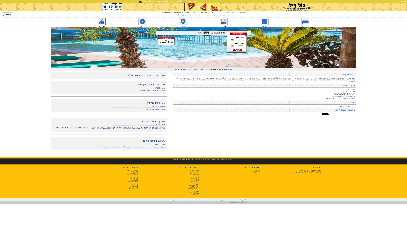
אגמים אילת (196, 179)
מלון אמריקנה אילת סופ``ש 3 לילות (312, 171)
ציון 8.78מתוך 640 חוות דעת (166, 42)
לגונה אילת (196, 177)
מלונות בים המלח (191, 12)
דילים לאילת (217, 15)
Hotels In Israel (147, 1)
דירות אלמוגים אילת (193, 192)
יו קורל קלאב (134, 186)
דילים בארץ (217, 12)
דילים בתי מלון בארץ (222, 159)
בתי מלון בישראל (231, 12)
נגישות (8, 15)
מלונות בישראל (174, 159)
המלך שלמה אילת (133, 182)
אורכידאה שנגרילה (133, 187)
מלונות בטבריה (177, 12)
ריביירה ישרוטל (195, 178)
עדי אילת (257, 170)
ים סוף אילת (196, 180)
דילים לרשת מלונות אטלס (195, 15)
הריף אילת (135, 184)
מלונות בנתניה (165, 12)
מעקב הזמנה (175, 1)
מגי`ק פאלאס (134, 171)
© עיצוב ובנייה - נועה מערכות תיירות (238, 202)
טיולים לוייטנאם (163, 1)
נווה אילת (196, 171)
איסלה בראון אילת (133, 190)
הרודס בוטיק (134, 178)
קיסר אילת (196, 175)
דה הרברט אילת (194, 186)
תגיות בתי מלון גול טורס (184, 159)
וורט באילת (135, 185)
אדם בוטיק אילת (194, 173)
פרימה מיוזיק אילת (194, 185)
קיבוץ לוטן (257, 172)
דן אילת (136, 172)
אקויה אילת (196, 193)
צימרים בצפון (213, 159)
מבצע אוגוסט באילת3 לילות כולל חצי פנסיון (310, 170)
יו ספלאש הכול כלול (132, 170)
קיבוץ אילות (196, 191)
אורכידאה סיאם (133, 183)
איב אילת (196, 184)
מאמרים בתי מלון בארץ (196, 159)
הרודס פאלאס (134, 176)
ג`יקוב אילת (196, 183)
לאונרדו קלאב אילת (194, 170)
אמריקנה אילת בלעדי (193, 189)
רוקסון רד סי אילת (194, 194)
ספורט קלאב (195, 176)
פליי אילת (196, 190)
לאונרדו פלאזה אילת (132, 175)
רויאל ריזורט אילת (194, 172)
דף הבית (196, 1)
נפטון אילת (135, 179)
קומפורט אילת (256, 171)
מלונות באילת (204, 12)
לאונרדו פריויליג (195, 187)
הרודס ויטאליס (134, 177)
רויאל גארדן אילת (133, 189)
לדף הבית (230, 159)
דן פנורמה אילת (133, 173)
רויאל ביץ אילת (134, 180)
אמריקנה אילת (195, 182)
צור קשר (188, 1)
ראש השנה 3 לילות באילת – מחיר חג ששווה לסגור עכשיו (306, 172)
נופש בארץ (226, 15)
